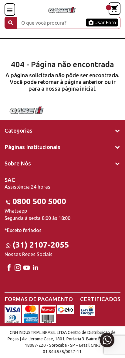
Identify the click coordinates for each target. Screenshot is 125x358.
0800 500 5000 (39, 201)
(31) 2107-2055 (40, 244)
